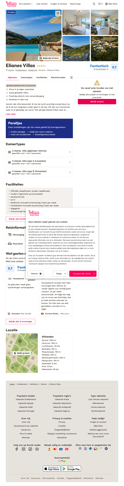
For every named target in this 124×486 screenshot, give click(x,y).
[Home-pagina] (11, 4)
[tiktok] (30, 450)
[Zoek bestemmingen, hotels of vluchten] (94, 3)
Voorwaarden (48, 478)
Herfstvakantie (98, 411)
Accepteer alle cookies (82, 274)
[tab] (12, 77)
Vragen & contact (98, 422)
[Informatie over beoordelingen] (107, 69)
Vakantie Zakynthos (62, 403)
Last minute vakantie (98, 399)
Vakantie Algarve (62, 411)
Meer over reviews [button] (14, 261)
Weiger (59, 274)
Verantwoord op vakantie (26, 426)
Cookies (62, 426)
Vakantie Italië (26, 407)
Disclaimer (62, 437)
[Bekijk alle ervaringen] (104, 67)
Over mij (26, 422)
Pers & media (26, 433)
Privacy (62, 422)
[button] (34, 35)
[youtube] (37, 450)
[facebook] (17, 450)
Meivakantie (98, 403)
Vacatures (26, 430)
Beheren (34, 274)
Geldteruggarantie (98, 430)
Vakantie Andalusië (62, 407)
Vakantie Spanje (25, 403)
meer (43, 309)
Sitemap (26, 437)
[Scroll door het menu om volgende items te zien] (71, 77)
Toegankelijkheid (62, 430)
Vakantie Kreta (62, 399)
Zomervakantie (98, 407)
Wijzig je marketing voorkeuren (62, 433)
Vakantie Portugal (25, 411)
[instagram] (23, 450)
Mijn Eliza (98, 426)
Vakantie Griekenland (26, 399)
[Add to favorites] (58, 13)
